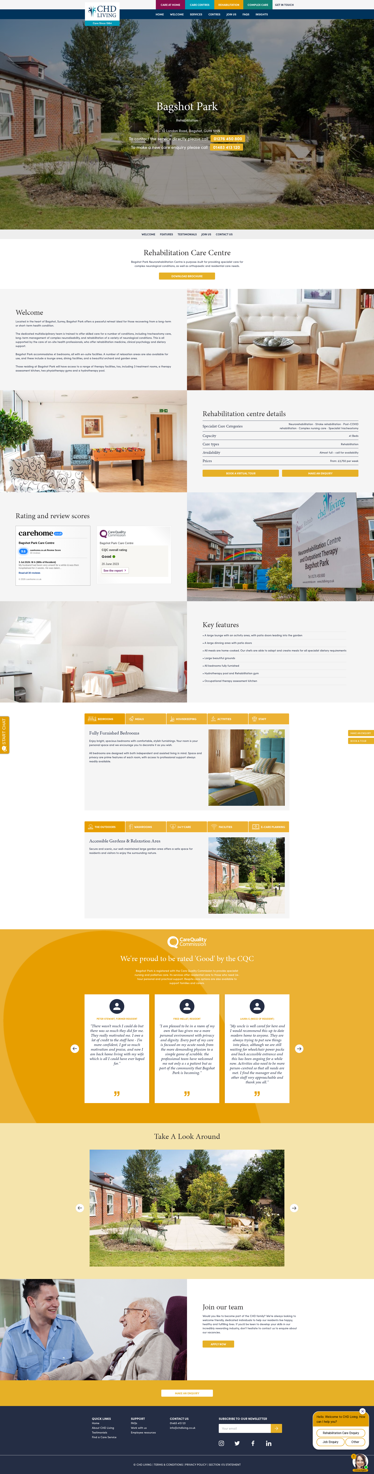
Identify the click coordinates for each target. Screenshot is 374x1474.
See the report (113, 570)
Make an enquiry (320, 473)
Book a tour (358, 740)
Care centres (199, 5)
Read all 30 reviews (29, 573)
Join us (231, 14)
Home (160, 14)
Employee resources (143, 1432)
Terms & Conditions (168, 1464)
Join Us (206, 234)
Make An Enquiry (360, 733)
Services (196, 14)
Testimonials (187, 234)
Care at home (170, 5)
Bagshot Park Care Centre (36, 543)
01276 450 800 (228, 138)
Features (166, 234)
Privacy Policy (196, 1464)
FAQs (246, 14)
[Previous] (75, 1048)
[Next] (299, 1048)
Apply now (218, 1344)
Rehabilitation (228, 5)
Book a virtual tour (241, 473)
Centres (214, 14)
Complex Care (258, 5)
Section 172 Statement (225, 1464)
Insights (262, 14)
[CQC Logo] (113, 537)
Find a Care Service (104, 1437)
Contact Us (224, 234)
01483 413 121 (178, 1423)
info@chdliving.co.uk (182, 1428)
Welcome (177, 14)
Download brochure (187, 276)
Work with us (139, 1428)
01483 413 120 (226, 147)
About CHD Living (103, 1428)
